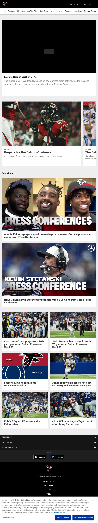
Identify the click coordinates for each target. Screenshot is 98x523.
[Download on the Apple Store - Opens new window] (40, 457)
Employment (49, 485)
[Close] (94, 500)
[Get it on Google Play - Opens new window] (57, 458)
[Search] (90, 4)
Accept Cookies (63, 518)
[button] (49, 51)
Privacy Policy (49, 481)
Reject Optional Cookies (83, 518)
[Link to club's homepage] (5, 3)
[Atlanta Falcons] (49, 468)
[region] (49, 509)
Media (49, 494)
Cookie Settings (8, 518)
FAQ (49, 489)
